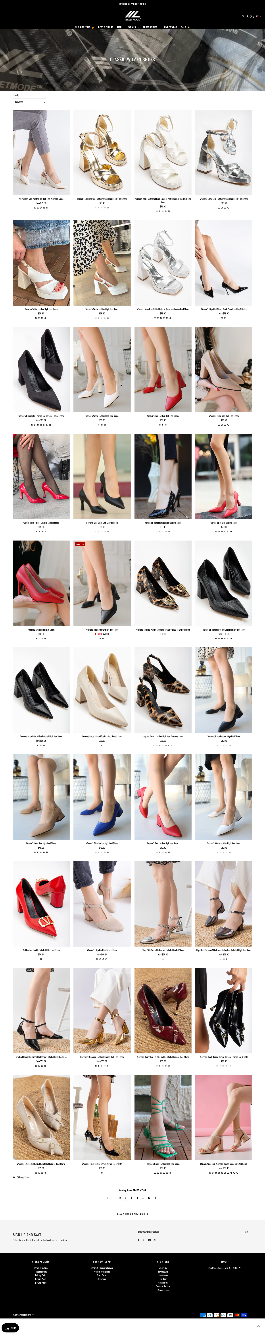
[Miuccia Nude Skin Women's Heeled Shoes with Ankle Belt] (223, 1117)
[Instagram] (155, 1241)
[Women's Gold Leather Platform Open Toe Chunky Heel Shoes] (102, 152)
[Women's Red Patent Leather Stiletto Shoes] (41, 476)
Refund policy (163, 1290)
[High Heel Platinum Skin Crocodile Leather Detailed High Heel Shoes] (223, 904)
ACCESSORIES (150, 27)
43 (106, 959)
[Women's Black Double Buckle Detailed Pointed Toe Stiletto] (223, 1011)
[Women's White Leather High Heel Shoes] (41, 263)
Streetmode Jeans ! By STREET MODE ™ (224, 1267)
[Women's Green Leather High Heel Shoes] (163, 1117)
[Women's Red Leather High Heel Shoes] (163, 370)
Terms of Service (41, 1267)
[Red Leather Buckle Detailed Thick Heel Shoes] (41, 904)
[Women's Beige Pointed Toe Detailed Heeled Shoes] (102, 690)
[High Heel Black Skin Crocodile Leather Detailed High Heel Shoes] (41, 1011)
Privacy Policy (40, 1275)
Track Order (102, 1275)
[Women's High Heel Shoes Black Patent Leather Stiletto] (223, 263)
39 (105, 207)
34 (220, 959)
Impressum (163, 1275)
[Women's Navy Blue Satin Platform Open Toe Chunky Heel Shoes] (163, 263)
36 (35, 207)
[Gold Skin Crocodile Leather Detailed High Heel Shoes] (102, 1011)
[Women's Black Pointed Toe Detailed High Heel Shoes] (223, 583)
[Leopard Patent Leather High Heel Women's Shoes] (163, 690)
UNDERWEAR (170, 27)
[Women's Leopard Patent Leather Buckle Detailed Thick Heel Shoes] (163, 583)
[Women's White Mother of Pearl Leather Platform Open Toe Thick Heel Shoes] (163, 152)
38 (101, 207)
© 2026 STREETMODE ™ (23, 1315)
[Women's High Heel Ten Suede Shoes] (102, 904)
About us (163, 1267)
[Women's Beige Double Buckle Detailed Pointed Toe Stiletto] (41, 1117)
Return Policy (40, 1279)
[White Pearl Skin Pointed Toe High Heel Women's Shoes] (41, 152)
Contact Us (163, 1282)
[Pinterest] (143, 1241)
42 (50, 424)
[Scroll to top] (258, 1325)
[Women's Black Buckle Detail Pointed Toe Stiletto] (102, 1117)
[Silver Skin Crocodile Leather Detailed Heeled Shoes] (163, 904)
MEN (119, 27)
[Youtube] (149, 1241)
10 (149, 1197)
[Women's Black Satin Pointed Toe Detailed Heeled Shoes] (41, 370)
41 (47, 207)
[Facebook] (138, 1241)
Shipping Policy (41, 1271)
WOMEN (132, 27)
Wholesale (102, 1279)
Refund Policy (40, 1282)
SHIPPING (132, 4)
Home (119, 1214)
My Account (163, 1271)
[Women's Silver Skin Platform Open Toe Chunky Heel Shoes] (223, 152)
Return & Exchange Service (102, 1267)
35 (38, 207)
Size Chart (163, 1279)
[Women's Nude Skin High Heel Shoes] (223, 370)
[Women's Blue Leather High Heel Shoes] (102, 797)
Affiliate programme (102, 1271)
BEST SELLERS (105, 27)
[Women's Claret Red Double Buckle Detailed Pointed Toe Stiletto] (163, 1011)
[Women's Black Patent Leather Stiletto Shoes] (163, 476)
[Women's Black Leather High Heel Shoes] (102, 583)
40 (44, 207)
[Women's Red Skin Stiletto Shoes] (223, 476)
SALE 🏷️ (185, 27)
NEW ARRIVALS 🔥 (84, 27)
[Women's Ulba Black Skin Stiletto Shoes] (102, 476)
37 (41, 207)
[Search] (243, 16)
